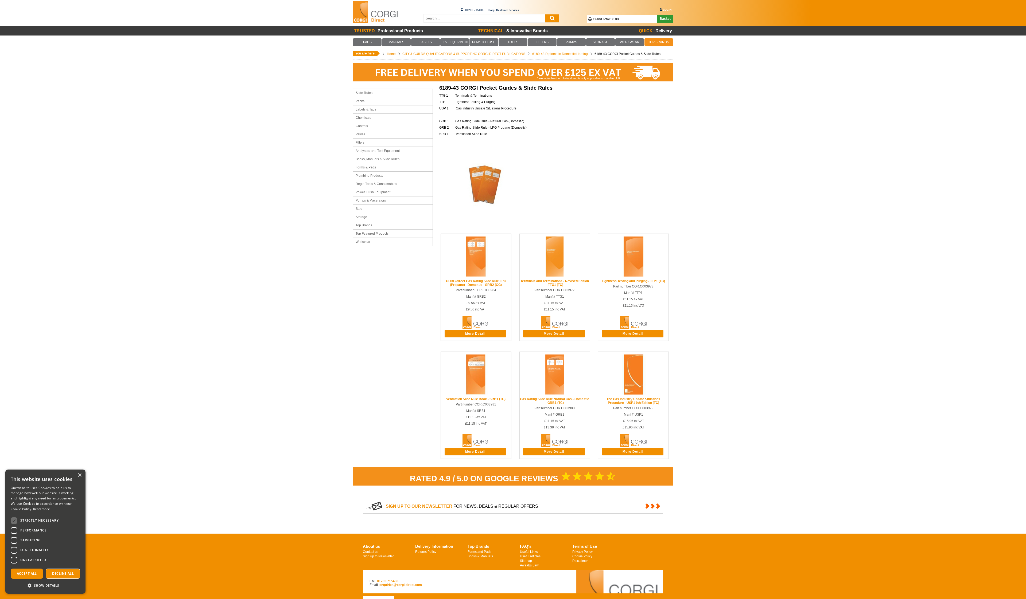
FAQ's (525, 546)
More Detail (475, 334)
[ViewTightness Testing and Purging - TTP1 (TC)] (633, 275)
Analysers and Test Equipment (378, 151)
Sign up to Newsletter (378, 556)
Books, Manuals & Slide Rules (377, 159)
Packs (360, 101)
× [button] (79, 475)
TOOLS (513, 42)
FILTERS (542, 42)
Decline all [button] (63, 573)
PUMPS (571, 42)
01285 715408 (474, 10)
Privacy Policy (582, 552)
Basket (665, 19)
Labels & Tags (366, 109)
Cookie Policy (582, 556)
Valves (360, 134)
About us (371, 546)
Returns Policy (425, 552)
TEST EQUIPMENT (455, 42)
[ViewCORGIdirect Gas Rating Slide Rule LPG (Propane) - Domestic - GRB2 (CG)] (476, 275)
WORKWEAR (629, 42)
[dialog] (45, 532)
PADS (367, 42)
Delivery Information (434, 546)
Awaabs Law (529, 565)
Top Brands (364, 225)
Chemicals (363, 118)
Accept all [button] (27, 573)
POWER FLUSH (484, 42)
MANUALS (396, 42)
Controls (362, 126)
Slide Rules (364, 93)
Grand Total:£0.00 (606, 19)
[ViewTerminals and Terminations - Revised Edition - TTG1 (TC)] (555, 275)
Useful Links (529, 552)
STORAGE (600, 42)
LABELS (425, 42)
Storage (361, 217)
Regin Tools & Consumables (376, 184)
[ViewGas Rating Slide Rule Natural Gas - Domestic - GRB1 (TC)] (555, 393)
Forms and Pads (479, 552)
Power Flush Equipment (373, 192)
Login (667, 9)
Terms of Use (584, 546)
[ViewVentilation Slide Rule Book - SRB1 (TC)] (476, 393)
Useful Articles (530, 556)
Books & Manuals (480, 556)
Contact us (370, 552)
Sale (359, 209)
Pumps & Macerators (371, 200)
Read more (41, 509)
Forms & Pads (366, 167)
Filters (360, 142)
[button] (45, 585)
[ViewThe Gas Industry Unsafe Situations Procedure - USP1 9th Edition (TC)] (633, 393)
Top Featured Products (372, 233)
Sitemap (526, 561)
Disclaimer (580, 561)
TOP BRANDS (658, 42)
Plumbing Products (369, 176)
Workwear (363, 242)
